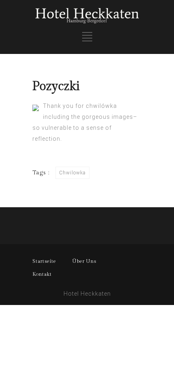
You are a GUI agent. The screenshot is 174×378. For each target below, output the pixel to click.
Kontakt (42, 274)
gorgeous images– (109, 117)
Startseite (44, 261)
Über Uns (84, 261)
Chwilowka (72, 173)
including (56, 117)
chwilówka (101, 106)
